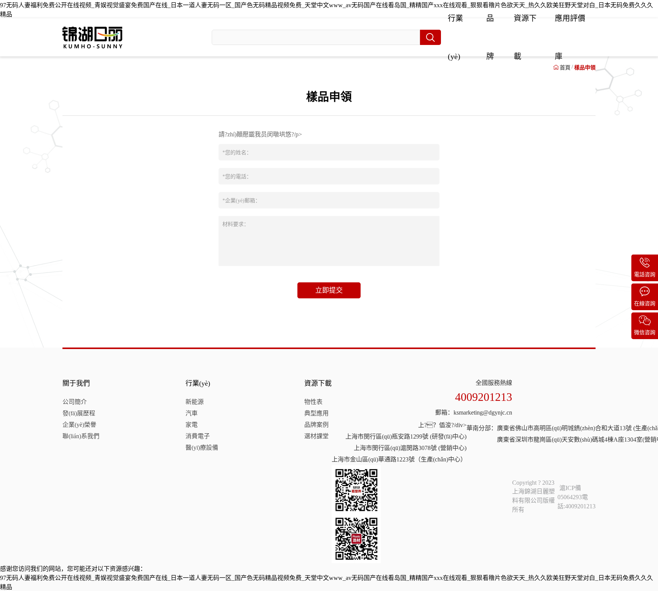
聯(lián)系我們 (80, 436)
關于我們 (76, 383)
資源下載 (318, 383)
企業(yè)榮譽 (79, 424)
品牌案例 (316, 424)
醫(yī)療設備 (201, 447)
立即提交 (329, 290)
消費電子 (197, 436)
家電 (191, 424)
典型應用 (316, 413)
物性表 (313, 402)
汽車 (191, 413)
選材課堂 (316, 436)
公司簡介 (74, 402)
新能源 (194, 402)
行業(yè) (197, 383)
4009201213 (483, 397)
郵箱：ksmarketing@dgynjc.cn (473, 412)
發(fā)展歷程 (78, 413)
